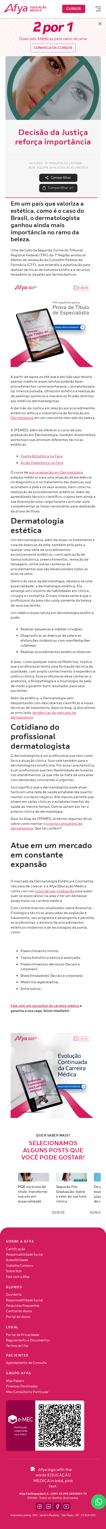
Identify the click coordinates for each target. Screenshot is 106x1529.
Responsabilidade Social (24, 1254)
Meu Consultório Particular (27, 1392)
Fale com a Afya (17, 1277)
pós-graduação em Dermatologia (56, 472)
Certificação (15, 1249)
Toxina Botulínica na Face (41, 456)
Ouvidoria (13, 1294)
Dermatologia (22, 417)
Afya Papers (15, 1381)
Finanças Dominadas (22, 1386)
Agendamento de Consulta (26, 1363)
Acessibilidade (17, 1260)
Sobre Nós (14, 1271)
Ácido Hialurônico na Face (41, 462)
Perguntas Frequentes (22, 1306)
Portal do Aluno (18, 1317)
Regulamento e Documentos (28, 1340)
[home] (25, 9)
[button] (96, 8)
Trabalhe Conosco (19, 1266)
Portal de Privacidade (22, 1335)
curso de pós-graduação (54, 891)
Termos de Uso (17, 1346)
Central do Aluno (19, 1311)
